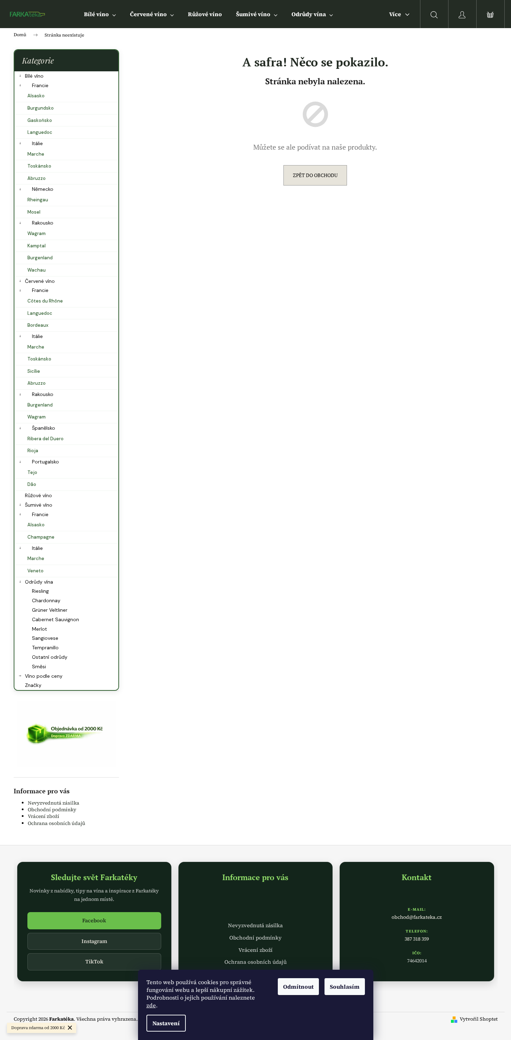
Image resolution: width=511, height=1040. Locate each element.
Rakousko (42, 223)
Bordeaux (37, 325)
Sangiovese (45, 638)
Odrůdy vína (39, 582)
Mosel (33, 212)
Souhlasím (345, 986)
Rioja (32, 451)
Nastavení (166, 1023)
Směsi (39, 666)
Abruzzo (36, 178)
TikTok (94, 961)
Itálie (37, 143)
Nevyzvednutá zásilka (53, 802)
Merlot (39, 629)
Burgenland (40, 258)
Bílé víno (34, 76)
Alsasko (36, 96)
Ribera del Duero (45, 439)
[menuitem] (100, 14)
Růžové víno (38, 495)
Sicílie (33, 371)
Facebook (94, 920)
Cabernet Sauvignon (55, 619)
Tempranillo (45, 647)
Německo (42, 189)
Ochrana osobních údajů (56, 823)
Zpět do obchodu (315, 175)
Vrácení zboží (43, 816)
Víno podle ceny (44, 676)
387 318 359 (417, 938)
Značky (33, 685)
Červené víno (40, 281)
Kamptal (36, 246)
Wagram (36, 233)
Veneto (35, 571)
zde (151, 1005)
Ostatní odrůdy (49, 657)
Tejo (32, 472)
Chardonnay (46, 600)
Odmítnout (298, 986)
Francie (40, 85)
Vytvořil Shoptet (479, 1019)
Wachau (36, 270)
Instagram (94, 941)
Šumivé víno (38, 505)
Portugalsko (45, 462)
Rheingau (37, 200)
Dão (31, 484)
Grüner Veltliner (49, 610)
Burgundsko (40, 108)
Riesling (40, 591)
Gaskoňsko (39, 120)
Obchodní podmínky (52, 809)
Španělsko (43, 428)
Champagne (40, 537)
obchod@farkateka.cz (417, 917)
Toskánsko (39, 166)
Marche (35, 154)
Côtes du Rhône (45, 301)
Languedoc (39, 132)
